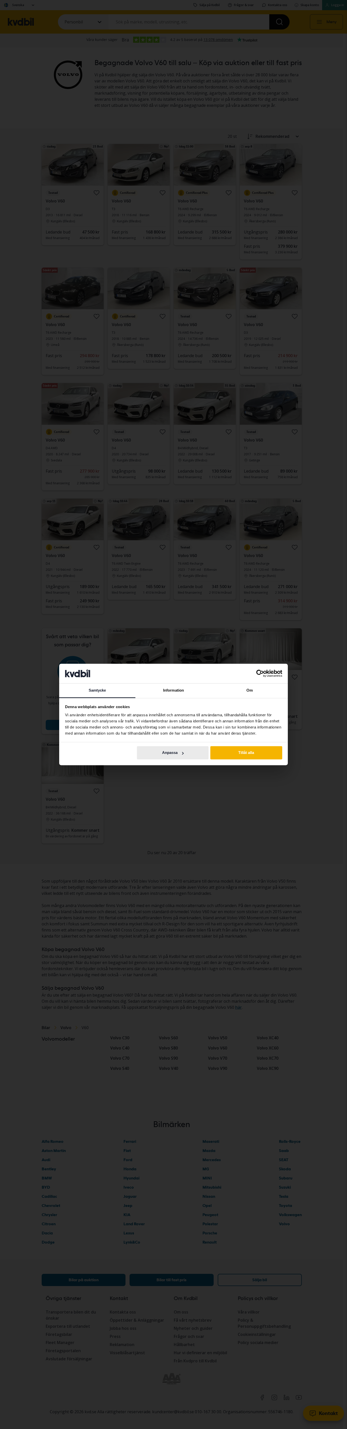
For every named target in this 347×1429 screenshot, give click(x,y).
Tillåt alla (246, 753)
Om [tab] (249, 690)
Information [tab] (173, 690)
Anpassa (170, 753)
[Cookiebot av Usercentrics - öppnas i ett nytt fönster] (260, 673)
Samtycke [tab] (97, 690)
